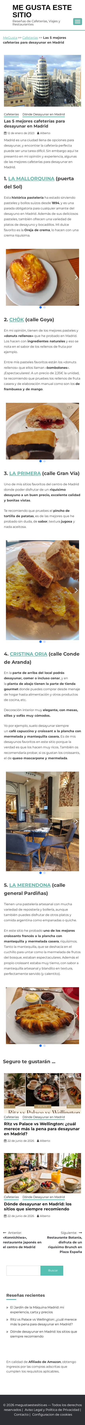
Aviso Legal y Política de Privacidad (52, 1410)
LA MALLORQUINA (31, 178)
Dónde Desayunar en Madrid (44, 114)
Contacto (21, 1414)
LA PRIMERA (25, 473)
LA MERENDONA (30, 885)
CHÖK (16, 319)
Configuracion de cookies (52, 1414)
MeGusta (10, 38)
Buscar (53, 1270)
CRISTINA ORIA (28, 654)
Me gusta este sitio (42, 11)
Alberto (45, 133)
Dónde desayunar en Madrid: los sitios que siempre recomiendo (38, 1206)
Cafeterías (30, 38)
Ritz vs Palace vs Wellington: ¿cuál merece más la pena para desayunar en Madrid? (42, 1128)
